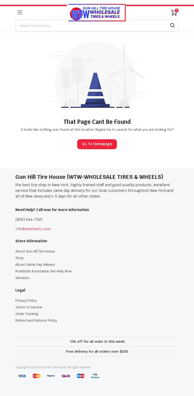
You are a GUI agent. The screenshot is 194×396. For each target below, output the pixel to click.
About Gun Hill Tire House (35, 251)
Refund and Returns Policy (36, 320)
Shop (19, 258)
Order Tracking (26, 314)
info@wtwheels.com (33, 228)
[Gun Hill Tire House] (96, 12)
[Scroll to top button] (186, 374)
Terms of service (28, 307)
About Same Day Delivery (35, 264)
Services (22, 278)
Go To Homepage (97, 144)
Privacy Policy (26, 300)
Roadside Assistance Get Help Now (43, 271)
